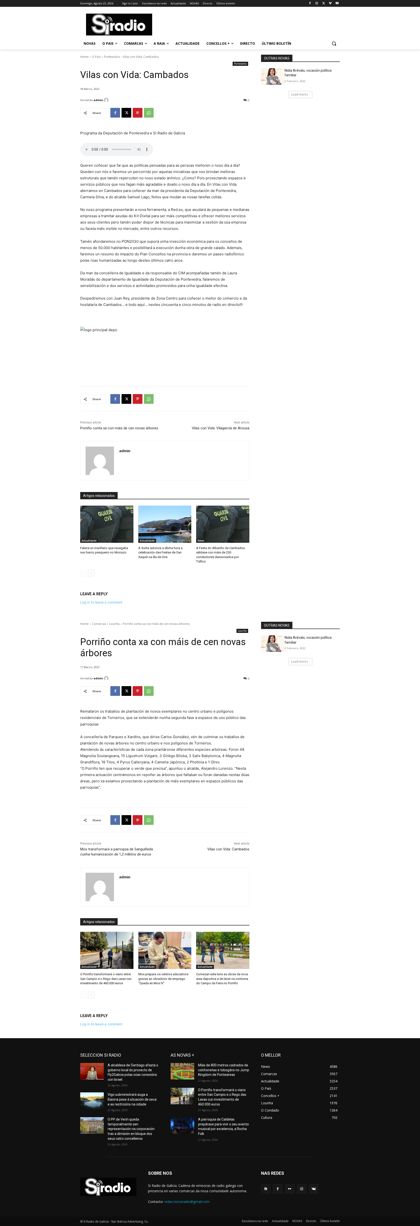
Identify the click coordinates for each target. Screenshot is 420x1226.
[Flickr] (289, 1189)
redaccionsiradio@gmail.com (187, 1201)
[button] (334, 43)
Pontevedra (112, 57)
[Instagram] (317, 3)
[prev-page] (83, 573)
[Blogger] (266, 1189)
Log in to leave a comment (101, 602)
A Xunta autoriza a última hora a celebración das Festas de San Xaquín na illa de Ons (160, 552)
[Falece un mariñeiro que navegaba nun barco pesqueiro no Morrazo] (106, 524)
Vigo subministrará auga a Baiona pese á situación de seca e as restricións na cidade (132, 1099)
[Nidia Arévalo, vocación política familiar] (273, 76)
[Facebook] (310, 3)
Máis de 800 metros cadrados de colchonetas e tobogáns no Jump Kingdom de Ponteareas (223, 1070)
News (201, 540)
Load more (298, 94)
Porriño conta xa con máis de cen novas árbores (119, 428)
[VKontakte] (313, 1189)
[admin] (107, 100)
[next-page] (91, 573)
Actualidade (89, 540)
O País (96, 57)
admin (98, 100)
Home (84, 57)
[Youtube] (337, 3)
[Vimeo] (330, 3)
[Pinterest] (137, 113)
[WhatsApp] (149, 113)
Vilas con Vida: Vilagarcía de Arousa (220, 428)
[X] (323, 3)
